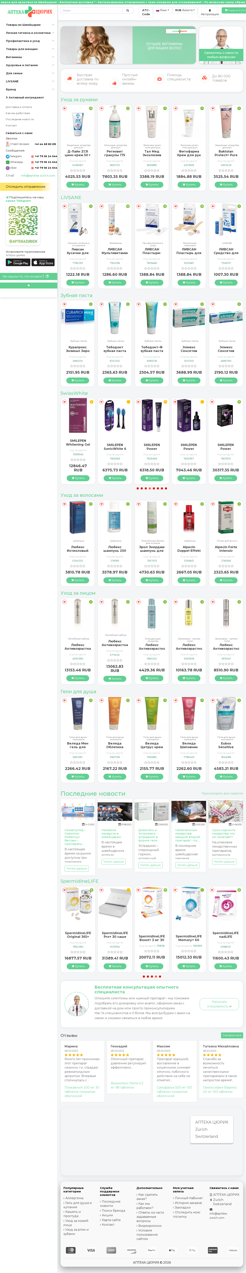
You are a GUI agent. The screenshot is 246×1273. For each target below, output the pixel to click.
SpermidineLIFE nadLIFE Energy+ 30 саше (189, 938)
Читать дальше (76, 868)
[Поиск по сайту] (127, 10)
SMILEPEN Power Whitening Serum (152, 450)
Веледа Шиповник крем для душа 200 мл (152, 749)
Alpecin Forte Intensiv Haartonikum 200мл (189, 552)
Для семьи (14, 73)
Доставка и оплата (19, 107)
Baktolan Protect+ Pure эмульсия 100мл (189, 157)
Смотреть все (232, 1035)
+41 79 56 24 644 (45, 156)
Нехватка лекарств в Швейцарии (111, 833)
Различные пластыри (153, 244)
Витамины (14, 57)
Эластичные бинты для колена (115, 542)
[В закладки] (64, 108)
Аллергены (74, 1198)
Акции (107, 1215)
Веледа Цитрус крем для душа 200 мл (115, 749)
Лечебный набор (78, 635)
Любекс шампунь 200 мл (77, 550)
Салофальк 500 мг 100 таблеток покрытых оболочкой (174, 1092)
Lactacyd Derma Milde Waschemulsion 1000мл (226, 749)
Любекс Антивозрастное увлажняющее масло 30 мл (153, 650)
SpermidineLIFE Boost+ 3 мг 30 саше (115, 940)
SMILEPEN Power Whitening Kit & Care (188, 450)
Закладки (183, 1207)
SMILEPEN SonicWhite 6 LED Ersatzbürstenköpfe (81, 450)
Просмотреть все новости (222, 793)
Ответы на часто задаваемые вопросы (150, 1217)
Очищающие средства (116, 640)
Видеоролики (150, 1226)
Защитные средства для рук (190, 146)
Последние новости (20, 119)
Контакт (11, 125)
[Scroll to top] (28, 285)
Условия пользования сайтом (147, 1235)
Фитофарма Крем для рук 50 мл (152, 155)
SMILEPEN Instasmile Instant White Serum (225, 450)
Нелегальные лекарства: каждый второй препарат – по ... (187, 835)
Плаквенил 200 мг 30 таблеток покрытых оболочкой (82, 1092)
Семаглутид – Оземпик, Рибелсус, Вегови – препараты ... (75, 837)
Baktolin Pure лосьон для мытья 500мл (226, 155)
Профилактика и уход (23, 41)
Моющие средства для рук (78, 146)
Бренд (11, 89)
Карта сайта (111, 1220)
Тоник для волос (190, 541)
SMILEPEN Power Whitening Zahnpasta (115, 450)
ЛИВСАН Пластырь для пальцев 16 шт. (152, 253)
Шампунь (78, 541)
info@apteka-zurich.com (38, 175)
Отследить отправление (25, 186)
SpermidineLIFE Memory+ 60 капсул (152, 940)
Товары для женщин (22, 49)
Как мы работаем (18, 113)
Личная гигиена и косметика (28, 33)
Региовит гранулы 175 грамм (77, 155)
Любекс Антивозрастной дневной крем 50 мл (190, 650)
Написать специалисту (218, 1004)
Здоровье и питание (22, 65)
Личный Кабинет (189, 1198)
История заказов (188, 1203)
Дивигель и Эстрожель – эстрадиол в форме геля (148, 835)
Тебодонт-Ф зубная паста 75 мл (114, 350)
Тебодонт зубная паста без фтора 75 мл (77, 352)
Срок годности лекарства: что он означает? (224, 833)
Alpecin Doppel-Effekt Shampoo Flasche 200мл (152, 552)
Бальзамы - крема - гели (153, 640)
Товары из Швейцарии (23, 25)
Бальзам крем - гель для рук (115, 146)
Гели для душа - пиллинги (78, 738)
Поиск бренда (113, 1210)
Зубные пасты (78, 341)
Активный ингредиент (26, 97)
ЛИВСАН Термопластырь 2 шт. (227, 253)
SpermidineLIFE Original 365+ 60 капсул (226, 936)
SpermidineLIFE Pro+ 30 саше (78, 935)
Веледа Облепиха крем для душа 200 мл (77, 749)
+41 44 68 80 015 (45, 144)
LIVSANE (12, 81)
